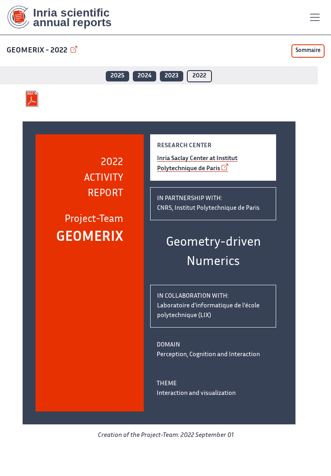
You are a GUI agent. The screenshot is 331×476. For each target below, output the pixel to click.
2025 (117, 76)
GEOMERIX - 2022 (37, 50)
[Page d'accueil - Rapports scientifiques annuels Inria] (65, 17)
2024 (144, 76)
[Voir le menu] (315, 17)
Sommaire (308, 50)
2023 (171, 76)
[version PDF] (33, 99)
